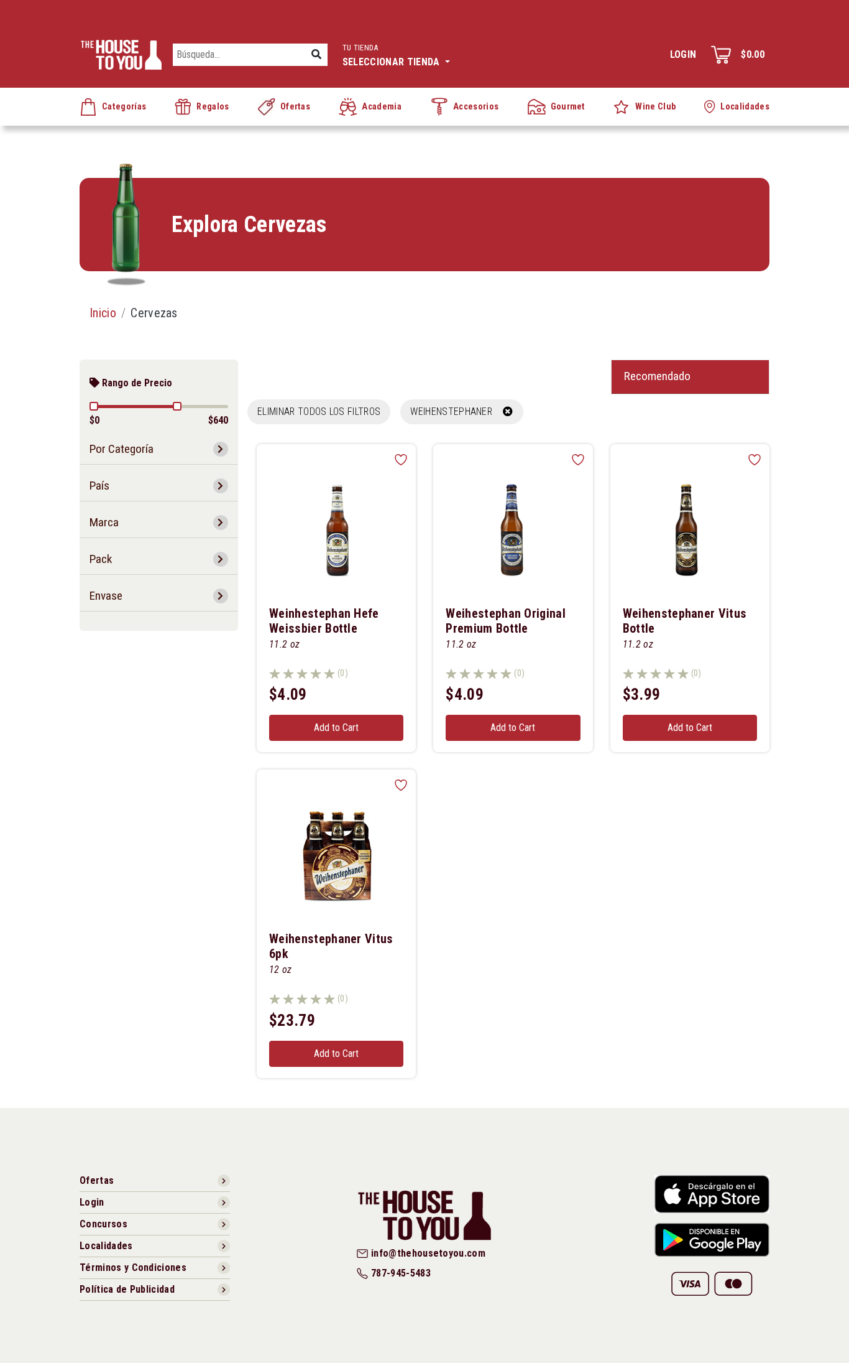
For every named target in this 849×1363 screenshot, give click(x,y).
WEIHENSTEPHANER (456, 411)
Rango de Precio (135, 383)
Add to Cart (336, 727)
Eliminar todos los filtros (318, 411)
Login (683, 54)
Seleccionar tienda (392, 55)
